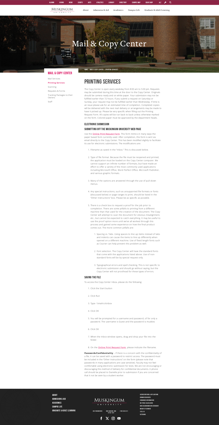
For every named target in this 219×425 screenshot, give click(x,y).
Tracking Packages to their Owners (60, 96)
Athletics (99, 2)
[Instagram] (113, 418)
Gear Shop (149, 2)
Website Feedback (145, 409)
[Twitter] (107, 418)
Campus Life (134, 10)
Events (80, 2)
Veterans (143, 414)
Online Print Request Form (106, 133)
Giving (61, 2)
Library (111, 2)
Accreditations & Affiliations (149, 394)
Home (86, 69)
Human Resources (145, 397)
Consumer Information (147, 400)
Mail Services (54, 78)
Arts (89, 2)
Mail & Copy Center (96, 69)
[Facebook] (101, 418)
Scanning (52, 87)
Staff (50, 101)
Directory (123, 2)
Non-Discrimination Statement (149, 406)
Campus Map (136, 2)
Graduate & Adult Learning (157, 10)
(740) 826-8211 (124, 411)
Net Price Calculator (146, 403)
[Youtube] (119, 418)
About (86, 10)
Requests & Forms (56, 91)
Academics (118, 10)
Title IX (142, 411)
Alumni (51, 2)
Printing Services (56, 82)
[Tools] (165, 2)
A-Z (160, 2)
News (71, 2)
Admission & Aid (101, 10)
